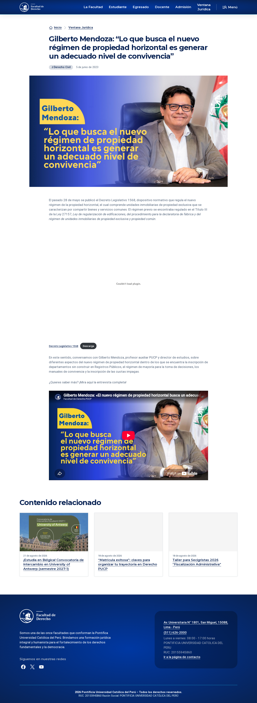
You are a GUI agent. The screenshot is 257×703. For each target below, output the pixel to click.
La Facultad (93, 7)
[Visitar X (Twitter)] (32, 667)
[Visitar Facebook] (23, 667)
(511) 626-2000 (175, 632)
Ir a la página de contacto (182, 657)
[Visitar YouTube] (41, 667)
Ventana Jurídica (204, 7)
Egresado (141, 7)
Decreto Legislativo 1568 (63, 345)
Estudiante (118, 7)
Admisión (183, 7)
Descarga (88, 345)
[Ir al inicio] (32, 7)
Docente (162, 7)
